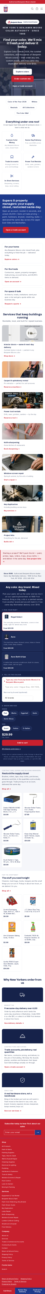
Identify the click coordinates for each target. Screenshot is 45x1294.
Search (4, 1269)
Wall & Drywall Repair (9, 1159)
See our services (12, 1111)
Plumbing (5, 1168)
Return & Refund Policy (10, 1251)
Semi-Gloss (9, 719)
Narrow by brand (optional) (15, 692)
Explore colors (22, 72)
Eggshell (24, 713)
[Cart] (37, 9)
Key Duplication (7, 1208)
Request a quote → (13, 304)
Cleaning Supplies (8, 1162)
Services (5, 1239)
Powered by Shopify (9, 1284)
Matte (13, 713)
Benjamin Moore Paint (9, 1199)
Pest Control (6, 1181)
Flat (5, 713)
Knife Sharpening (8, 1214)
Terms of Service (8, 1260)
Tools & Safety (7, 1174)
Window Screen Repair (10, 1217)
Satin (35, 713)
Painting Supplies (8, 1152)
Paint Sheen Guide (8, 1205)
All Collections (28, 107)
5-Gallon (26, 728)
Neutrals (13, 107)
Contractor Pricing (37, 1291)
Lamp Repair (6, 1211)
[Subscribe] (38, 1132)
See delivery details (14, 1023)
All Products (6, 1146)
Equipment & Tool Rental (10, 1195)
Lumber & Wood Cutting (10, 1220)
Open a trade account (23, 86)
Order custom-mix (22, 79)
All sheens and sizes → (11, 749)
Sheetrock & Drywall (9, 1224)
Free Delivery (6, 1227)
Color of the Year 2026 (17, 102)
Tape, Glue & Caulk (9, 1156)
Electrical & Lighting (9, 1165)
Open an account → (13, 282)
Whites (34, 102)
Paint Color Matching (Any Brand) (14, 1202)
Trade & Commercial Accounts (13, 1242)
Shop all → (6, 789)
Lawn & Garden (7, 1184)
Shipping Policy (7, 1254)
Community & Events (9, 1245)
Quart (6, 728)
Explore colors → (12, 259)
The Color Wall (22, 113)
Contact (5, 1248)
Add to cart (22, 743)
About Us (5, 1235)
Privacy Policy (7, 1257)
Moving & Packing (8, 1187)
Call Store (7, 1291)
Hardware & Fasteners (10, 1171)
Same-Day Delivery (22, 1291)
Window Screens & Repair (11, 1177)
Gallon (15, 728)
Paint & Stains (7, 1149)
